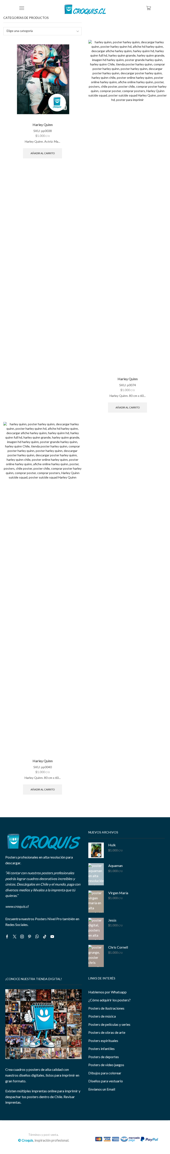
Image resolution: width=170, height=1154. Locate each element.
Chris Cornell (118, 947)
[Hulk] (96, 850)
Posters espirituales (103, 1040)
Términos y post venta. (43, 1134)
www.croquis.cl (16, 906)
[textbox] (39, 31)
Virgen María (118, 893)
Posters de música (102, 1016)
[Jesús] (96, 929)
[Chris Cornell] (96, 956)
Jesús (112, 920)
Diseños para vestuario (105, 1081)
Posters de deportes (103, 1057)
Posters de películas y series (109, 1024)
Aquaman (115, 865)
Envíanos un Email (101, 1089)
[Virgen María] (96, 901)
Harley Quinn (43, 124)
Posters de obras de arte (106, 1032)
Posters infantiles (101, 1048)
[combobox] (42, 31)
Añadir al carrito (43, 153)
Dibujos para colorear (104, 1073)
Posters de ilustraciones (106, 1008)
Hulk (112, 845)
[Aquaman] (96, 874)
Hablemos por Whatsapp (107, 992)
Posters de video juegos (106, 1065)
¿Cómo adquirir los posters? (109, 1000)
